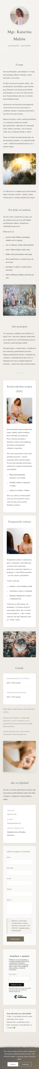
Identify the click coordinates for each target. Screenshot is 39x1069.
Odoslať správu (15, 939)
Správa (9, 900)
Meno (9, 857)
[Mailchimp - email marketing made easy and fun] (20, 998)
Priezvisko (10, 868)
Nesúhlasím (25, 1064)
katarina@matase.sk (14, 823)
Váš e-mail (13, 974)
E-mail (9, 878)
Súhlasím (13, 1064)
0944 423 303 (11, 814)
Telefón (9, 889)
